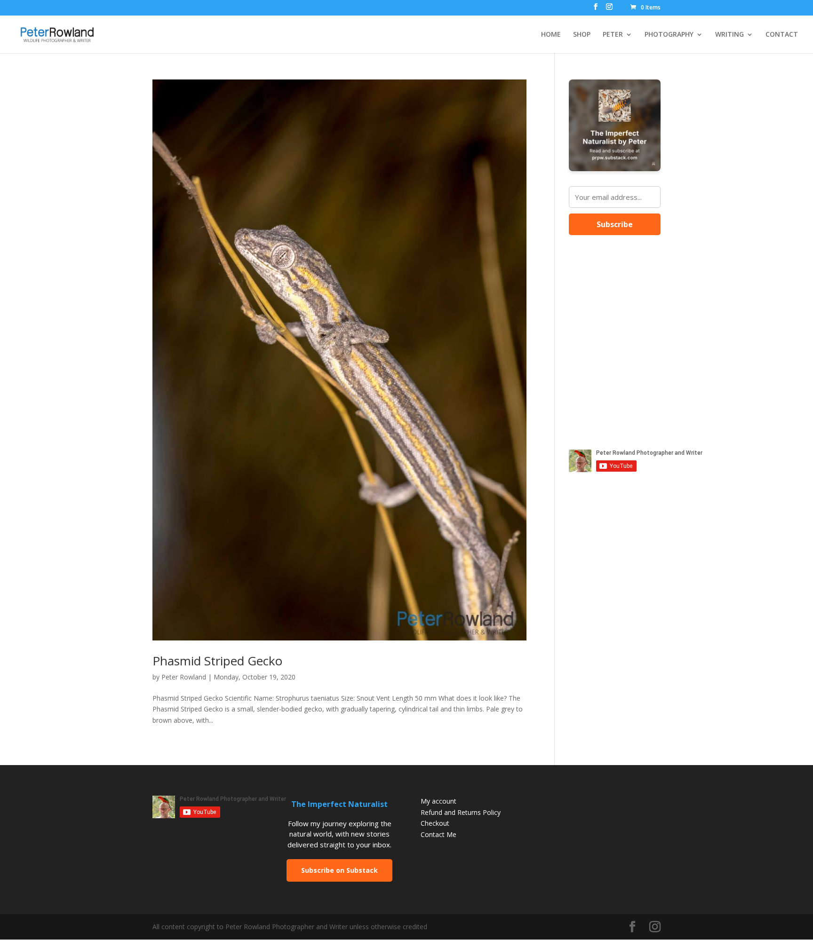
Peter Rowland (183, 676)
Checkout (435, 823)
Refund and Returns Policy (461, 812)
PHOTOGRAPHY (669, 35)
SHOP (581, 35)
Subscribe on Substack (339, 870)
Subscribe (615, 224)
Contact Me (438, 834)
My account (438, 801)
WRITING (729, 35)
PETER (613, 35)
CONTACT (781, 35)
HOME (551, 35)
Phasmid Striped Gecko (217, 660)
